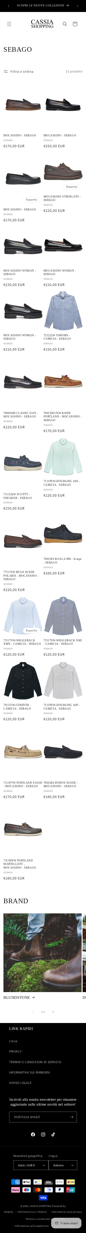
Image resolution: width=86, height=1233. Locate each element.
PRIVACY (15, 1051)
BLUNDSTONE (16, 997)
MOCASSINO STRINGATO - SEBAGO (62, 198)
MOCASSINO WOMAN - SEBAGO (19, 272)
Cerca (13, 1041)
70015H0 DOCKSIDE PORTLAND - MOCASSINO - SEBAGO (63, 416)
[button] (9, 24)
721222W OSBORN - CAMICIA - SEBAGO (57, 337)
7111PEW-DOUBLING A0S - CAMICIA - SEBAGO (62, 483)
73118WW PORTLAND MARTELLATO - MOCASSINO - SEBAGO (19, 864)
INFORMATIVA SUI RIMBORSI (29, 1072)
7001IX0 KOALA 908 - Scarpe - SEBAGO (63, 560)
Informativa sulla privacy (66, 1211)
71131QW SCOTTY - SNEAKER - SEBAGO (17, 496)
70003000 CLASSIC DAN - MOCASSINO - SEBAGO (20, 414)
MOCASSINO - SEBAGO (19, 135)
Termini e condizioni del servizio (45, 1219)
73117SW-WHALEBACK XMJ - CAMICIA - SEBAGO (63, 642)
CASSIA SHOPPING (40, 1206)
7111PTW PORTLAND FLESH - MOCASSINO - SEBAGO (22, 784)
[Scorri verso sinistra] (33, 1012)
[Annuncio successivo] (77, 6)
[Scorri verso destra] (53, 1012)
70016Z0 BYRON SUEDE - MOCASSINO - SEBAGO (61, 784)
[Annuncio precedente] (8, 6)
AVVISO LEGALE (20, 1083)
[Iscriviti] (72, 1117)
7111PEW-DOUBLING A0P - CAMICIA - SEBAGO (62, 706)
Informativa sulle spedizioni (32, 1225)
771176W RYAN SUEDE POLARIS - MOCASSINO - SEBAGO (21, 575)
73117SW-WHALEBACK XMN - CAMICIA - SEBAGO (22, 642)
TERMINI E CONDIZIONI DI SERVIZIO (35, 1062)
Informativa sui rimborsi (32, 1211)
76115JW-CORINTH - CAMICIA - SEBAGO (17, 706)
